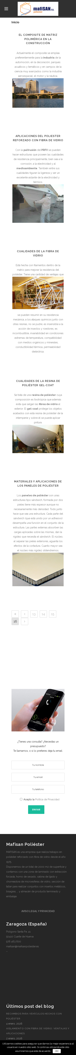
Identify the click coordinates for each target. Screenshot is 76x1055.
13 (34, 614)
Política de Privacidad (47, 799)
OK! (57, 1051)
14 (43, 614)
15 (52, 614)
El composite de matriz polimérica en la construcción (38, 39)
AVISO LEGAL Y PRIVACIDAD (38, 911)
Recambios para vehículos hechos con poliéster (34, 1016)
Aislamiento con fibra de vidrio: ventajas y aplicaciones (37, 1031)
